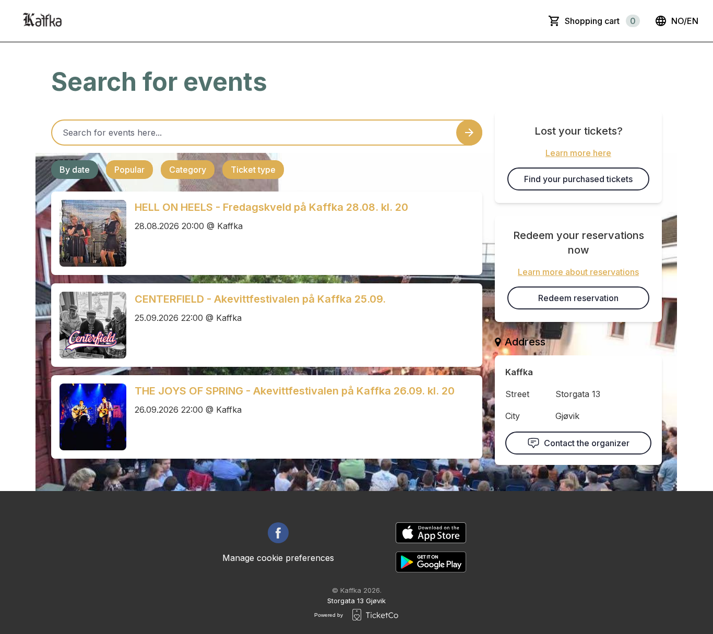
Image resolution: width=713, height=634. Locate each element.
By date (75, 169)
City (512, 416)
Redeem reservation (578, 298)
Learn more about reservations (578, 272)
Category (187, 169)
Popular (129, 169)
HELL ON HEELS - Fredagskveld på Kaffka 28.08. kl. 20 (271, 207)
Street (517, 394)
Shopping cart (600, 21)
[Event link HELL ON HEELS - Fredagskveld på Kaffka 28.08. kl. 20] (88, 233)
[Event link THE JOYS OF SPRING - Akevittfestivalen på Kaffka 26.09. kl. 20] (88, 417)
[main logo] (42, 21)
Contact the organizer (586, 443)
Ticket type (253, 169)
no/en (684, 21)
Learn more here (578, 153)
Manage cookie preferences (278, 558)
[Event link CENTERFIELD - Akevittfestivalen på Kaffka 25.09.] (88, 325)
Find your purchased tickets (578, 179)
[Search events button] (469, 132)
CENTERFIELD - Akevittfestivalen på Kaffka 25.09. (260, 299)
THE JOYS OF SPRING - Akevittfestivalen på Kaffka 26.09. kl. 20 (295, 391)
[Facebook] (278, 532)
